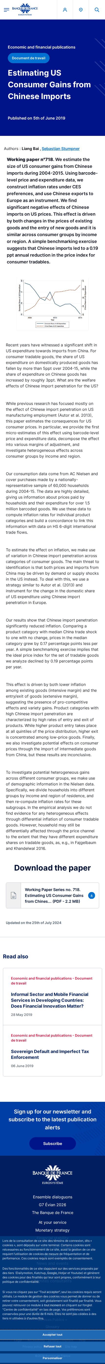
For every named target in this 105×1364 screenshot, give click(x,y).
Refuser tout (53, 1346)
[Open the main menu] (6, 9)
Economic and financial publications (41, 47)
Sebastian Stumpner (61, 148)
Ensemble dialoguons (52, 1196)
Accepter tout (52, 1334)
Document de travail (28, 58)
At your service (52, 1222)
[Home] (53, 1175)
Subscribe (52, 1143)
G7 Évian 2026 (52, 1204)
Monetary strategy (52, 1230)
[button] (97, 9)
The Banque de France (52, 1212)
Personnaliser (52, 1358)
